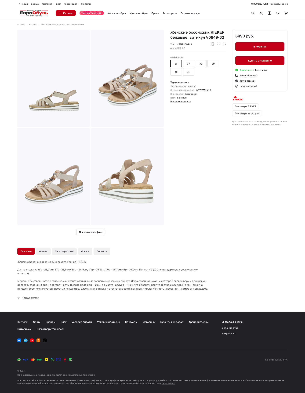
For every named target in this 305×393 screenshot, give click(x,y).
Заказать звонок (279, 4)
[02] (127, 78)
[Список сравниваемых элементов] (269, 13)
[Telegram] (26, 340)
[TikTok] (45, 340)
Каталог (22, 322)
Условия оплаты (82, 322)
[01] (53, 78)
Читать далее (168, 383)
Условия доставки (108, 322)
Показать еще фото (90, 232)
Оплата (85, 251)
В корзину (259, 46)
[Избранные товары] (277, 13)
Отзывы (43, 251)
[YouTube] (32, 340)
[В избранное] (218, 44)
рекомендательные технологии (78, 375)
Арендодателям (199, 322)
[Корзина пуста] (286, 13)
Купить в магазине (260, 60)
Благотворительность (50, 329)
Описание (26, 251)
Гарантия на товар (171, 322)
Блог (63, 322)
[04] (127, 176)
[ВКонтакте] (19, 340)
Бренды (50, 322)
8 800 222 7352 (259, 3)
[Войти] (261, 13)
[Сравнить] (212, 44)
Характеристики (64, 251)
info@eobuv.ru (229, 333)
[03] (53, 176)
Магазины (148, 322)
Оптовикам (24, 329)
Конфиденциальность (276, 359)
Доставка (102, 251)
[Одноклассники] (38, 340)
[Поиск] (252, 13)
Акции (36, 322)
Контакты (131, 322)
